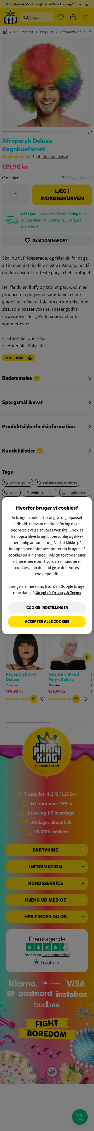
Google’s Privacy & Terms (58, 592)
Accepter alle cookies (47, 621)
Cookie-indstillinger (47, 607)
